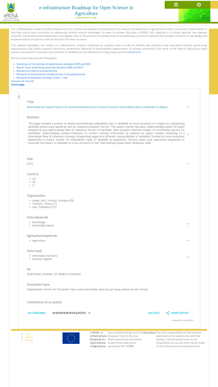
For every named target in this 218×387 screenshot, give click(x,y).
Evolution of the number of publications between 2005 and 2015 (54, 64)
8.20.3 (190, 320)
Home (28, 334)
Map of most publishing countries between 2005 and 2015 (50, 67)
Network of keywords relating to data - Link (42, 77)
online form (134, 52)
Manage (29, 340)
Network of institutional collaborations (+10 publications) (51, 74)
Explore (29, 337)
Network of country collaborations (37, 70)
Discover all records (22, 81)
